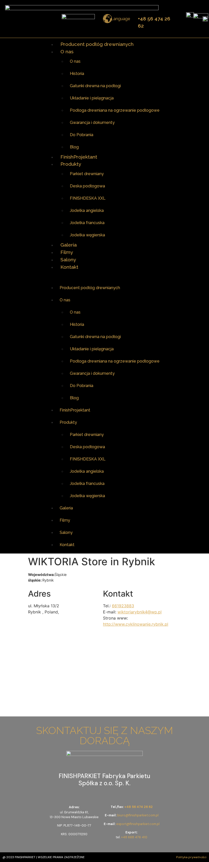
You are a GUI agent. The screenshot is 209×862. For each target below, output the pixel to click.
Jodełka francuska (87, 222)
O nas (66, 51)
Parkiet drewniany (87, 173)
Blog (74, 147)
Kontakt (69, 267)
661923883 (123, 605)
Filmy (66, 252)
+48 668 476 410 (134, 837)
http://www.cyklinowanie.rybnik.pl (135, 624)
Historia (77, 73)
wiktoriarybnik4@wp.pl (139, 611)
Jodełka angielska (87, 210)
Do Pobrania (81, 134)
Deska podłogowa (87, 186)
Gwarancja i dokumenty (92, 122)
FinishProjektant (78, 157)
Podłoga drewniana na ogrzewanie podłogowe (115, 110)
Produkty (70, 164)
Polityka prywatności (191, 857)
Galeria (68, 245)
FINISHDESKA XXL (88, 198)
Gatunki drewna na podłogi (95, 85)
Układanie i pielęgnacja (92, 98)
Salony (68, 259)
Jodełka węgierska (87, 235)
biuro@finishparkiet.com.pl (138, 815)
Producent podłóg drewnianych (97, 44)
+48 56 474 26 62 (138, 807)
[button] (104, 276)
